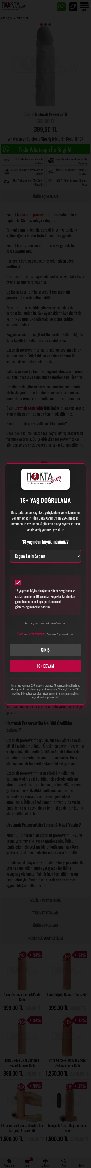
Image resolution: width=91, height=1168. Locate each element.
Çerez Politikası (36, 633)
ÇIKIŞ (45, 650)
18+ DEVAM (45, 666)
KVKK (20, 633)
